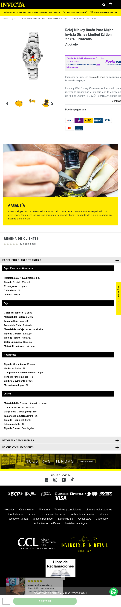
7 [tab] (57, 117)
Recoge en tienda (18, 518)
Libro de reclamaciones (99, 509)
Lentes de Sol (66, 518)
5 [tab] (57, 108)
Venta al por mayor (42, 518)
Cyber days (84, 518)
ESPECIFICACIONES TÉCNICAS (21, 260)
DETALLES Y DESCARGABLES (18, 440)
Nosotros (9, 509)
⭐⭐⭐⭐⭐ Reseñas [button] (118, 298)
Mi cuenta (44, 509)
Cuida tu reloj (26, 509)
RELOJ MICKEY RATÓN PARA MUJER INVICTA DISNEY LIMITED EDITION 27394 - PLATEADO (55, 19)
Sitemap (103, 514)
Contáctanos (15, 514)
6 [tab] (57, 112)
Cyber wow (102, 518)
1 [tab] (57, 91)
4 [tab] (57, 104)
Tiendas (31, 514)
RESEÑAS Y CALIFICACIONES (18, 447)
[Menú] (117, 5)
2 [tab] (57, 95)
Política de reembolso (82, 514)
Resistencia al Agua (76, 523)
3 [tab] (57, 100)
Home (6, 19)
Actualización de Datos (47, 523)
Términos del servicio (53, 514)
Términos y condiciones (68, 509)
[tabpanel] (16, 103)
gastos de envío (97, 77)
